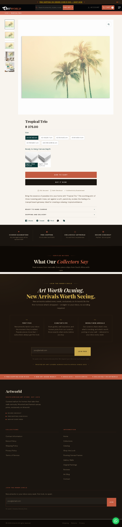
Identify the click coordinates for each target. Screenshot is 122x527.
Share (30, 221)
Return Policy (11, 441)
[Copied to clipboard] (64, 221)
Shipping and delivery (35, 214)
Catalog (66, 446)
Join (111, 502)
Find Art (67, 7)
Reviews (66, 469)
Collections (68, 441)
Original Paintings (70, 465)
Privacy (82, 523)
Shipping (65, 523)
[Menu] (119, 7)
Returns (74, 523)
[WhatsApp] (58, 221)
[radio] (31, 138)
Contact (66, 479)
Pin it (52, 221)
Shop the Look (69, 450)
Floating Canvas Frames (72, 455)
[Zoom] (108, 24)
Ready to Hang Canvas (36, 209)
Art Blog (66, 474)
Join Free (82, 351)
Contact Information (14, 436)
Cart (109, 7)
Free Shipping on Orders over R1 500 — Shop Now (61, 2)
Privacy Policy (11, 450)
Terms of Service (12, 455)
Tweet (41, 221)
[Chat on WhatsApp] (115, 521)
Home (7, 13)
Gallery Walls (68, 460)
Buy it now (61, 182)
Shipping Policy (12, 446)
